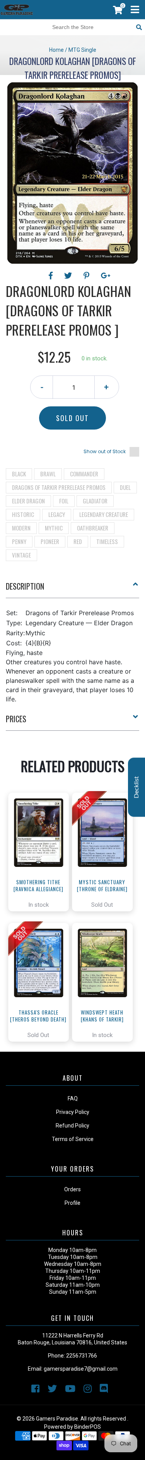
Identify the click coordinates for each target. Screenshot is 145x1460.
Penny (19, 541)
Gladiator (95, 500)
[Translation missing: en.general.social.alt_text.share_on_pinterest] (88, 275)
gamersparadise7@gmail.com (81, 1369)
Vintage (21, 555)
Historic (23, 514)
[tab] (72, 589)
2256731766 (81, 1356)
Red (77, 541)
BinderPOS (87, 1427)
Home (56, 50)
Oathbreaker (92, 528)
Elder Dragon (28, 500)
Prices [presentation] (16, 719)
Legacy (56, 514)
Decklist (136, 787)
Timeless (107, 541)
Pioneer (50, 541)
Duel (125, 487)
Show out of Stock (105, 451)
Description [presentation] (25, 586)
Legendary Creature (103, 514)
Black (19, 473)
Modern (21, 528)
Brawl (48, 473)
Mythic (54, 528)
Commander (84, 473)
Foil (63, 500)
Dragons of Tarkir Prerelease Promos (59, 487)
